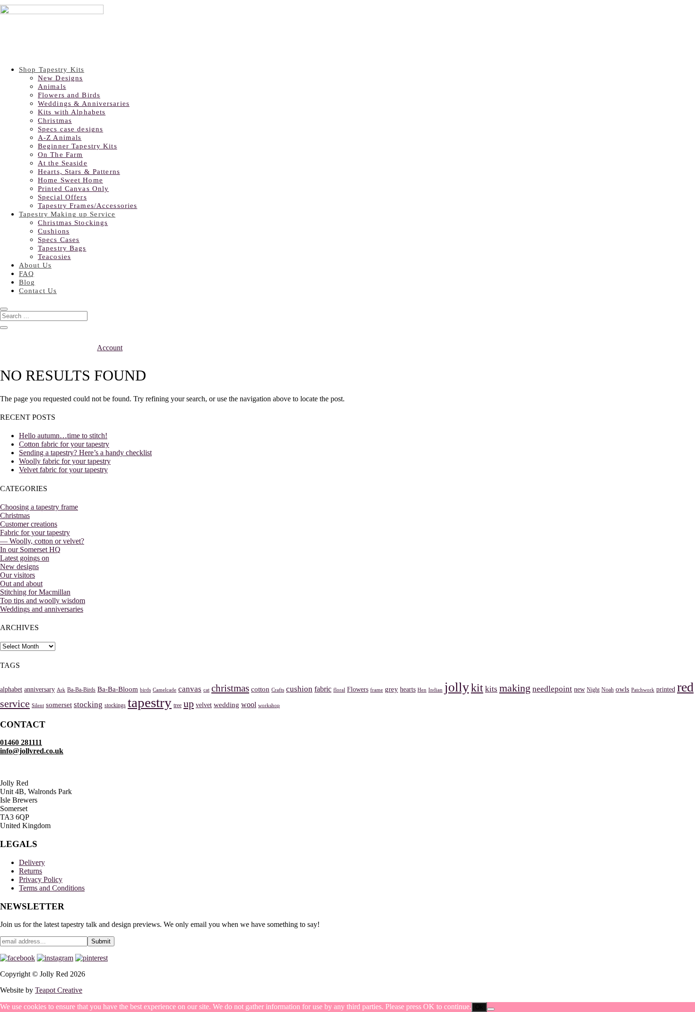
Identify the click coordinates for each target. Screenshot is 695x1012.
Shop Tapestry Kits (51, 69)
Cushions (54, 231)
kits (491, 688)
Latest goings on (24, 558)
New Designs (60, 78)
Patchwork (642, 689)
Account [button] (109, 348)
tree (178, 705)
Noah (607, 689)
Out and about (21, 584)
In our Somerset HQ (30, 549)
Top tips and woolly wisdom (42, 601)
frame (376, 689)
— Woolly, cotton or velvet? (42, 541)
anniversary (39, 689)
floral (339, 689)
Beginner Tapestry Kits (77, 146)
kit (477, 688)
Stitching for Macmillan (35, 592)
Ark (61, 689)
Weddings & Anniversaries (84, 103)
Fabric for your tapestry (35, 532)
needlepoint (552, 688)
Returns (30, 871)
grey (391, 689)
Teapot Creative (58, 990)
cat (206, 689)
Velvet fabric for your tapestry (63, 470)
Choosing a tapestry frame (39, 507)
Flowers (357, 689)
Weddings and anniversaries (41, 609)
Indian (435, 689)
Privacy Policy (40, 879)
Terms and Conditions (52, 888)
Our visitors (17, 575)
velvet (204, 705)
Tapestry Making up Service (67, 214)
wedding (226, 705)
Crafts (277, 689)
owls (622, 689)
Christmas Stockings (73, 222)
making (514, 688)
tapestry (150, 702)
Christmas (55, 120)
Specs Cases (58, 239)
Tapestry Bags (62, 248)
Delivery (32, 862)
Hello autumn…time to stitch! (63, 436)
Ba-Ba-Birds (81, 689)
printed (665, 689)
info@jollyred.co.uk (31, 751)
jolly (456, 687)
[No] (491, 1009)
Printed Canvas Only (73, 188)
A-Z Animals (59, 137)
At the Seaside (62, 163)
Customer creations (28, 524)
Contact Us (38, 290)
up (188, 703)
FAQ (26, 273)
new (579, 689)
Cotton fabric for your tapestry (64, 444)
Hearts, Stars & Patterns (79, 171)
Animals (52, 86)
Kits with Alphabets (71, 112)
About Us (35, 265)
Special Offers (62, 197)
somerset (59, 705)
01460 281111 (21, 742)
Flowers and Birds (69, 95)
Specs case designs (70, 129)
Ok (479, 1007)
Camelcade (164, 689)
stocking (88, 704)
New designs (19, 566)
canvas (189, 688)
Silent (38, 705)
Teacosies (54, 256)
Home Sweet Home (70, 180)
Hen (421, 689)
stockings (115, 705)
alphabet (11, 689)
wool (248, 705)
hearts (408, 689)
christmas (230, 688)
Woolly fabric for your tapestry (65, 461)
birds (145, 689)
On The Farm (60, 154)
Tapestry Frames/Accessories (87, 205)
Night (593, 689)
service (15, 703)
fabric (322, 689)
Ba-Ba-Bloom (117, 689)
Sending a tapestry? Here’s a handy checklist (85, 453)
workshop (269, 705)
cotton (260, 689)
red (685, 687)
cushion (299, 688)
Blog (27, 282)
